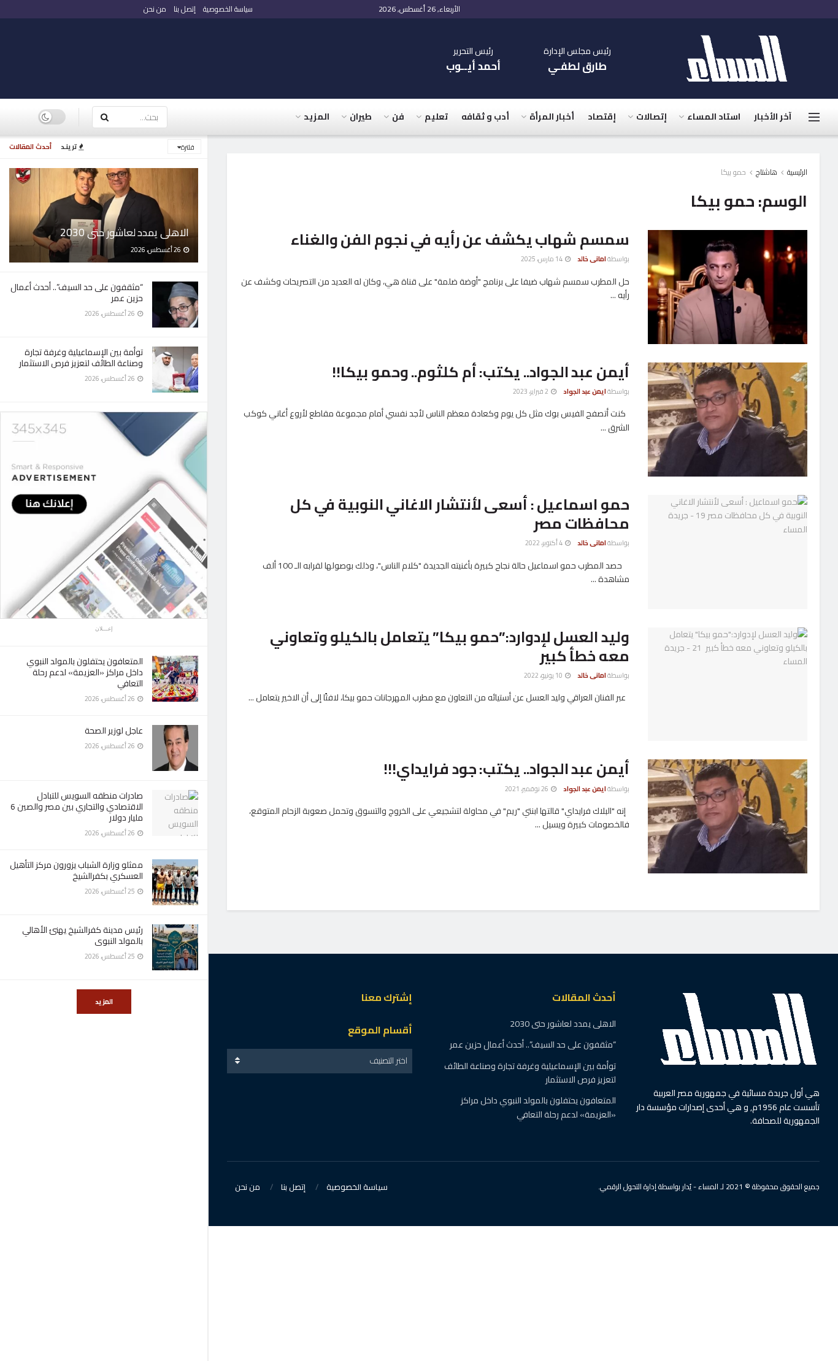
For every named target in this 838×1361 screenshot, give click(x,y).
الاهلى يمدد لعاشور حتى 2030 (124, 232)
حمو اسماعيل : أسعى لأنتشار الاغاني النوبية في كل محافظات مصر (459, 514)
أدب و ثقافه (485, 117)
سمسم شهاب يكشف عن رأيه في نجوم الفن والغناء (460, 239)
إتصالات (651, 117)
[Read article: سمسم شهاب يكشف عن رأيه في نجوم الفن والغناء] (727, 287)
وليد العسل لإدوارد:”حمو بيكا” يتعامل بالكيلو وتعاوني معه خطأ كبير (449, 646)
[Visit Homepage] (743, 58)
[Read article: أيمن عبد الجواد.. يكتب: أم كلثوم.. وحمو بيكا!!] (727, 419)
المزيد (104, 1001)
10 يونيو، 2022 (544, 675)
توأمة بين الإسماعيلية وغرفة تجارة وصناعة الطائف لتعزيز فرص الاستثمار (81, 357)
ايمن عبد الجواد (584, 391)
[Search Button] (104, 117)
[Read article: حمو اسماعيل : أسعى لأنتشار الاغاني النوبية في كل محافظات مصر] (727, 552)
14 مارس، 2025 (542, 259)
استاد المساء (713, 117)
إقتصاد (602, 117)
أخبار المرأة (551, 117)
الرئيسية (797, 172)
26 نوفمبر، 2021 (527, 789)
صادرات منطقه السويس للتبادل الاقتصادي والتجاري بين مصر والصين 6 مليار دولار (76, 807)
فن (398, 117)
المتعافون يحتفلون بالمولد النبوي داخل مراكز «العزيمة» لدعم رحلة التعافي (84, 672)
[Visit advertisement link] (103, 515)
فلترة (187, 147)
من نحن (155, 9)
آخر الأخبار (772, 117)
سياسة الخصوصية (228, 9)
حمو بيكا (733, 172)
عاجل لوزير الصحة (114, 730)
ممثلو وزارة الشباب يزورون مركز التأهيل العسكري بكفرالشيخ (76, 870)
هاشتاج (766, 172)
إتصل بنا (185, 9)
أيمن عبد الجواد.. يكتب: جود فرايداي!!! (506, 769)
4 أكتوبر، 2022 (544, 543)
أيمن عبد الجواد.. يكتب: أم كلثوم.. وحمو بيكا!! (480, 372)
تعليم (436, 117)
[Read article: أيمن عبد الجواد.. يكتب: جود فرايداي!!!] (727, 816)
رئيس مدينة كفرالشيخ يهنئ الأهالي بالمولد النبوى (82, 935)
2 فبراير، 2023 (531, 391)
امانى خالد (591, 259)
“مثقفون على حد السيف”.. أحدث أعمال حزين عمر (76, 292)
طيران (361, 117)
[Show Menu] (814, 117)
